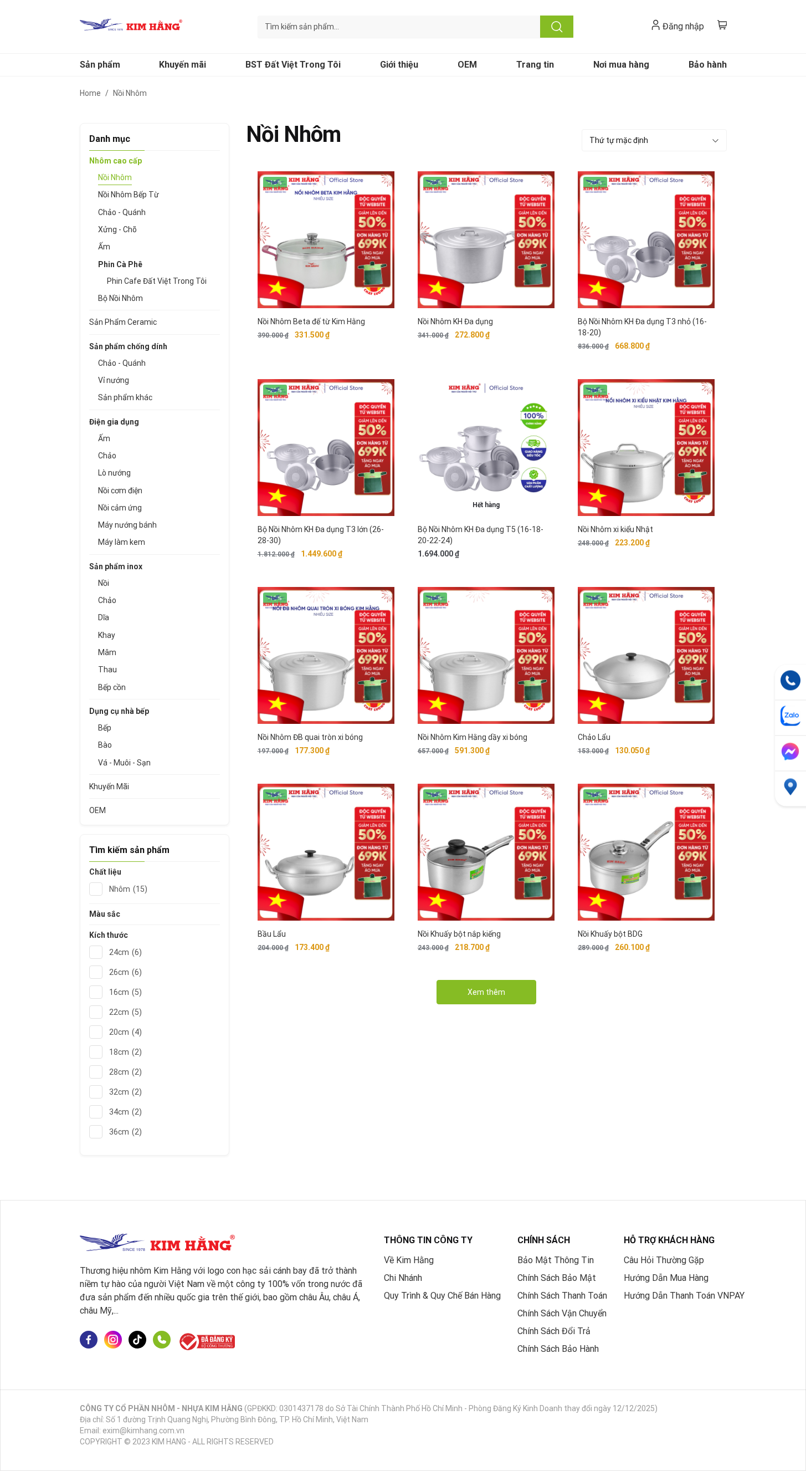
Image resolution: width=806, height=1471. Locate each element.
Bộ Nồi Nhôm (120, 298)
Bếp (104, 727)
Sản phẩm (100, 64)
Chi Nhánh (403, 1278)
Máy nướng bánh (127, 524)
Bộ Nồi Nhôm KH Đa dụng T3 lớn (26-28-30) (321, 535)
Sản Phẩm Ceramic (123, 322)
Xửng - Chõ (117, 229)
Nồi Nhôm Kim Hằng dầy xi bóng (472, 737)
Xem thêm (486, 992)
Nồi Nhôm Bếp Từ (128, 194)
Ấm (104, 246)
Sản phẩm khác (125, 397)
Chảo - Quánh (122, 212)
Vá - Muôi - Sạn (124, 762)
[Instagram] (113, 1341)
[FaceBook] (88, 1341)
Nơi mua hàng (621, 64)
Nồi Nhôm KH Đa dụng (455, 321)
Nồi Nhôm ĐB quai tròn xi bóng (310, 737)
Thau (107, 669)
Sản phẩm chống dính (128, 346)
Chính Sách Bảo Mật (556, 1278)
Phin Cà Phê (120, 264)
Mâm (107, 652)
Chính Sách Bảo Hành (558, 1349)
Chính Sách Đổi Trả (554, 1331)
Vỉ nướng (113, 380)
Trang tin (535, 64)
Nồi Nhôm (115, 177)
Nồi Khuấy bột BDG (610, 933)
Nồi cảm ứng (120, 507)
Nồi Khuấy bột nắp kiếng (459, 933)
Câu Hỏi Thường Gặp (664, 1260)
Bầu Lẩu (272, 933)
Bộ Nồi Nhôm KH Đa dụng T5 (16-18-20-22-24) (480, 535)
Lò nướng (114, 472)
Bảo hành (708, 64)
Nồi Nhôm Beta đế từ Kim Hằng (311, 321)
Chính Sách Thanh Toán (562, 1295)
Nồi (103, 583)
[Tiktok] (137, 1341)
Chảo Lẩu (594, 737)
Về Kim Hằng (409, 1260)
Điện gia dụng (114, 421)
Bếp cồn (112, 687)
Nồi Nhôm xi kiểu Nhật (615, 529)
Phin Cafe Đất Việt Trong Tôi (157, 281)
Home (90, 93)
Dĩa (103, 617)
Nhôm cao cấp (115, 160)
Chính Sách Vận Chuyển (562, 1313)
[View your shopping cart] (722, 24)
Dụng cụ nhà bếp (119, 711)
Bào (105, 744)
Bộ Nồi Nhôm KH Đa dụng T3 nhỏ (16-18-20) (642, 327)
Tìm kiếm (556, 27)
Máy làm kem (121, 542)
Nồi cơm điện (120, 490)
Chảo (107, 455)
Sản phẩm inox (115, 566)
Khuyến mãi (182, 64)
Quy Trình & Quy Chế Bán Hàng (442, 1295)
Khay (106, 635)
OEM (467, 64)
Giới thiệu (399, 64)
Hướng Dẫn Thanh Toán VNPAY (684, 1295)
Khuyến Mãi (109, 786)
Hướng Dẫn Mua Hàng (666, 1278)
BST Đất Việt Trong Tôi (293, 64)
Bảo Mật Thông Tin (555, 1260)
